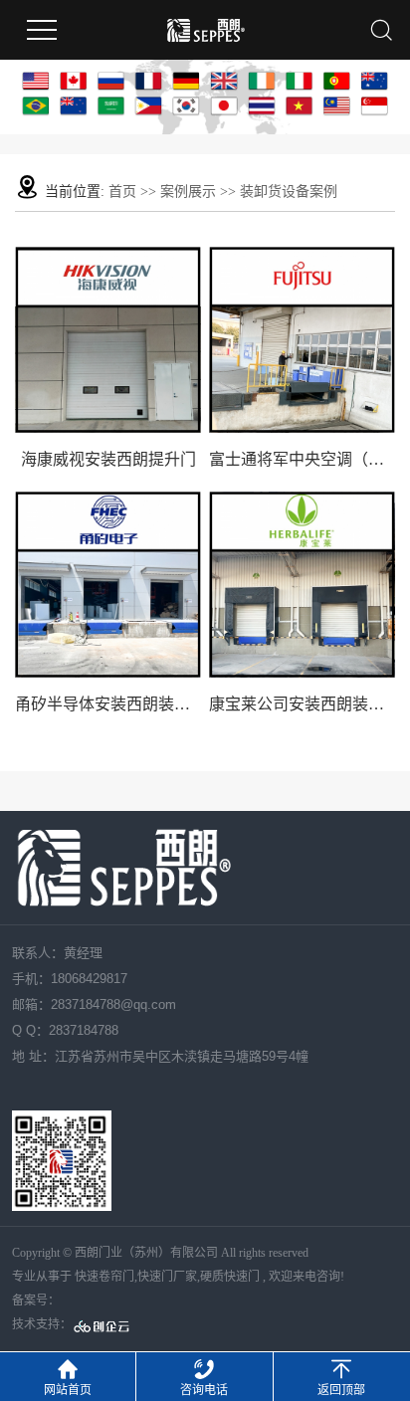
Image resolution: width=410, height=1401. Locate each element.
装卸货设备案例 (288, 191)
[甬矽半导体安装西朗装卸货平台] (108, 585)
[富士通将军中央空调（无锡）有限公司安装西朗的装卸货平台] (302, 340)
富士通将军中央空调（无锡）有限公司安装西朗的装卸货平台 (302, 459)
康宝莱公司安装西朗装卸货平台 (302, 704)
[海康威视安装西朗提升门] (108, 340)
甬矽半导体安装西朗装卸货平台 (108, 704)
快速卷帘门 (104, 1277)
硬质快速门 (230, 1277)
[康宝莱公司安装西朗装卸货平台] (302, 585)
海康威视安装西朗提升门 (108, 459)
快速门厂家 (167, 1277)
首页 (122, 191)
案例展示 (188, 191)
